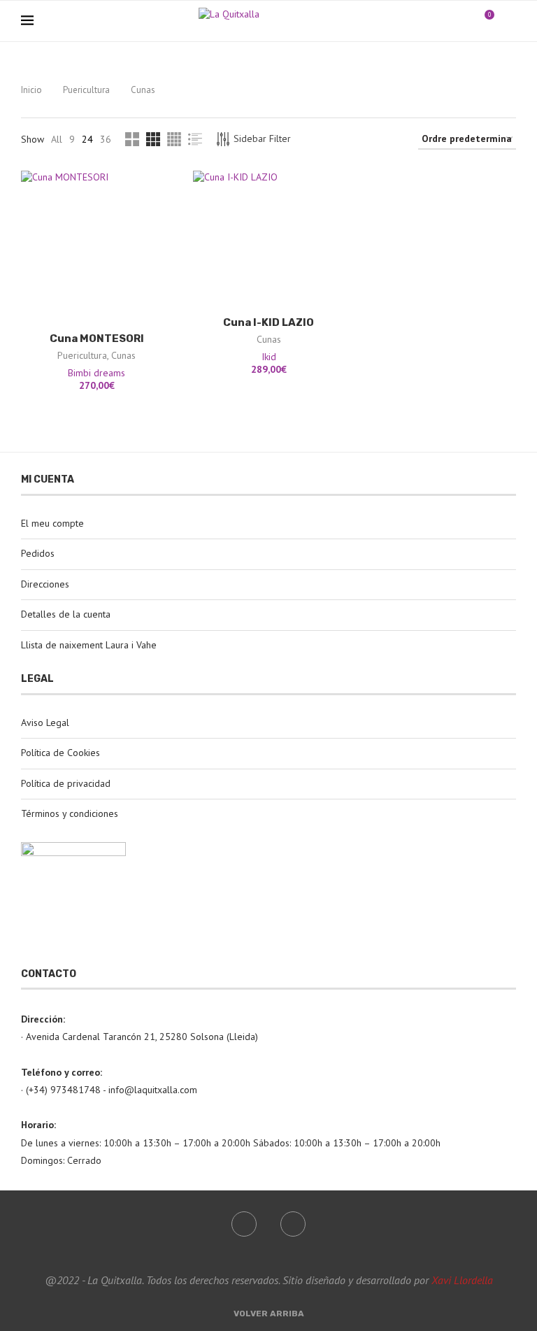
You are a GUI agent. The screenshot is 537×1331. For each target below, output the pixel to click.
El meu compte (52, 523)
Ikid (269, 356)
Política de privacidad (65, 783)
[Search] (509, 21)
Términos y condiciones (69, 813)
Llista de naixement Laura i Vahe (89, 645)
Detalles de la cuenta (65, 614)
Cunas (123, 355)
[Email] (463, 21)
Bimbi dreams (96, 372)
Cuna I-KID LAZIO (268, 322)
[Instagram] (448, 21)
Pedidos (38, 553)
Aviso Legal (45, 722)
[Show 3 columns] (153, 139)
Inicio (31, 90)
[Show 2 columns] (132, 139)
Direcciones (45, 584)
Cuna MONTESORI (97, 338)
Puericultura (86, 90)
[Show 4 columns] (174, 139)
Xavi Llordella (462, 1280)
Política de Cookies (60, 752)
